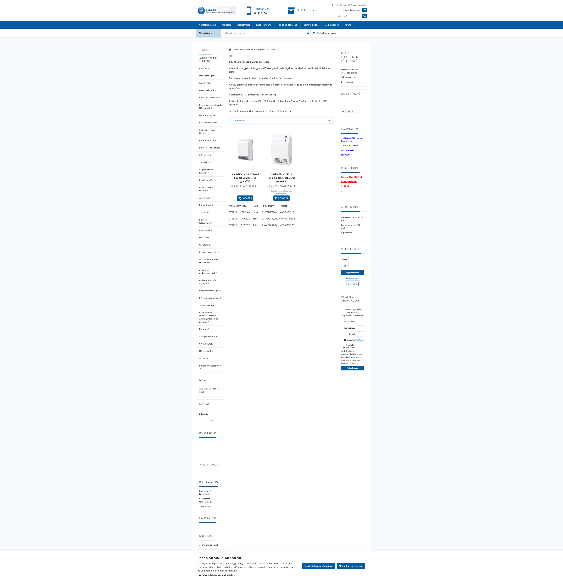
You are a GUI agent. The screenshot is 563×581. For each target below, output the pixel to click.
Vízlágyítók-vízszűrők (209, 336)
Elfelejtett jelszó (352, 279)
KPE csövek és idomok (210, 298)
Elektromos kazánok (209, 97)
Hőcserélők (205, 237)
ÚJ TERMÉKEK (206, 344)
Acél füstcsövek (206, 198)
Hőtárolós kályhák (208, 115)
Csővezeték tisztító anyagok (207, 281)
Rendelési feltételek (287, 24)
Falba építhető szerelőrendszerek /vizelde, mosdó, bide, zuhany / (209, 317)
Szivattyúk (204, 212)
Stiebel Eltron (274, 49)
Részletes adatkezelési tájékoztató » (216, 575)
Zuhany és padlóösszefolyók (208, 271)
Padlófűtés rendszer (209, 140)
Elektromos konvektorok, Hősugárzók (210, 106)
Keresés (210, 421)
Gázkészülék (205, 83)
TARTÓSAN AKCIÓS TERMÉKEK (208, 59)
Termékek (205, 33)
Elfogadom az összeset (351, 566)
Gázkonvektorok (207, 90)
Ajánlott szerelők (207, 24)
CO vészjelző (205, 155)
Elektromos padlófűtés (210, 148)
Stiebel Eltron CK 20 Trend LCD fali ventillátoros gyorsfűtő (245, 178)
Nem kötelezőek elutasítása (318, 566)
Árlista (348, 24)
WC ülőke (204, 358)
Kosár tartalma (264, 24)
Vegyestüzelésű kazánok (206, 171)
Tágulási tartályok (208, 305)
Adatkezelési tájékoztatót (350, 354)
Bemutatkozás (310, 24)
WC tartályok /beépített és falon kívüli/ (209, 261)
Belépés (354, 5)
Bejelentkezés (352, 272)
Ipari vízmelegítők (207, 76)
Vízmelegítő (205, 162)
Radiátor (204, 68)
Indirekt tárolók (207, 180)
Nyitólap (335, 5)
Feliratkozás (352, 368)
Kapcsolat (362, 5)
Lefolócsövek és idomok (206, 189)
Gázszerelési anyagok (210, 290)
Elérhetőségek (331, 24)
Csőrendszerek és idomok (207, 131)
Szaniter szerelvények (209, 252)
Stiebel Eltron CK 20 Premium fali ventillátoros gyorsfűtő (281, 178)
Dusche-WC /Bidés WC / (210, 367)
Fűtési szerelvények (208, 123)
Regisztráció (345, 5)
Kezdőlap (226, 24)
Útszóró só (204, 329)
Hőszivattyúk (206, 351)
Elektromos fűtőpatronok (206, 221)
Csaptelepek (205, 230)
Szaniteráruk (205, 245)
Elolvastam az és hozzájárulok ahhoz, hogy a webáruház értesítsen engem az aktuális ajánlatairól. (351, 357)
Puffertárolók (206, 205)
